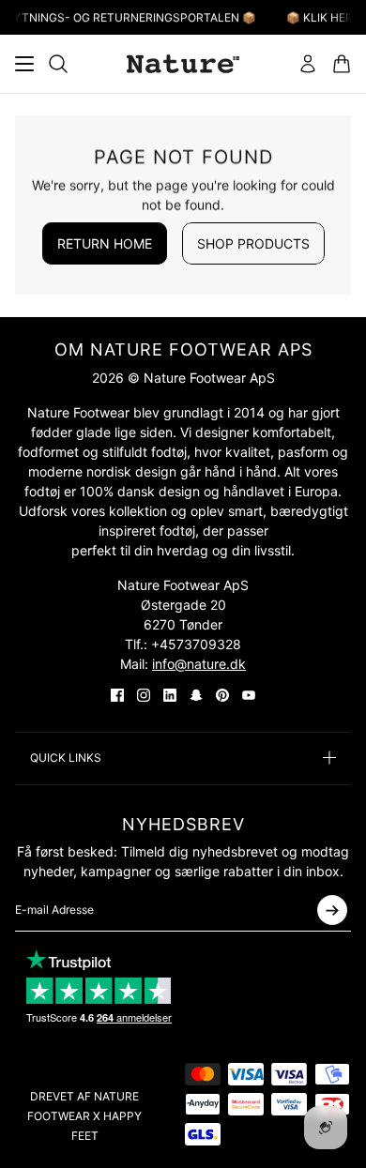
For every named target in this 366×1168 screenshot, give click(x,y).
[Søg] (58, 63)
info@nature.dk (199, 664)
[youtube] (248, 695)
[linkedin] (170, 695)
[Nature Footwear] (183, 64)
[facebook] (117, 695)
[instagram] (143, 695)
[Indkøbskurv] (341, 63)
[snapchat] (196, 695)
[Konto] (307, 63)
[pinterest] (222, 695)
